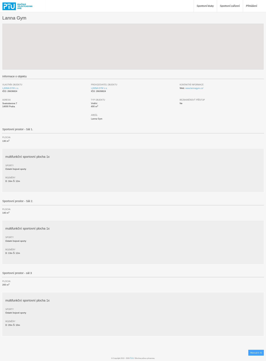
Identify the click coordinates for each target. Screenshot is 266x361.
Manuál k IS (256, 352)
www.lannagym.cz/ (194, 88)
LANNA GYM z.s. (10, 88)
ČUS (132, 358)
